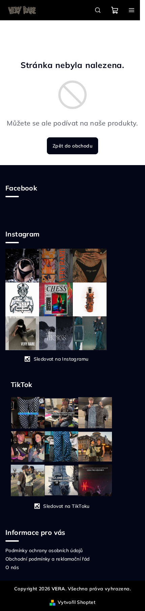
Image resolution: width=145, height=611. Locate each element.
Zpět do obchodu (72, 146)
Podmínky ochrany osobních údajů (44, 550)
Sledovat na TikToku (66, 506)
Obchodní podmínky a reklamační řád (47, 559)
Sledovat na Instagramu (61, 359)
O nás (12, 567)
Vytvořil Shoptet (76, 602)
